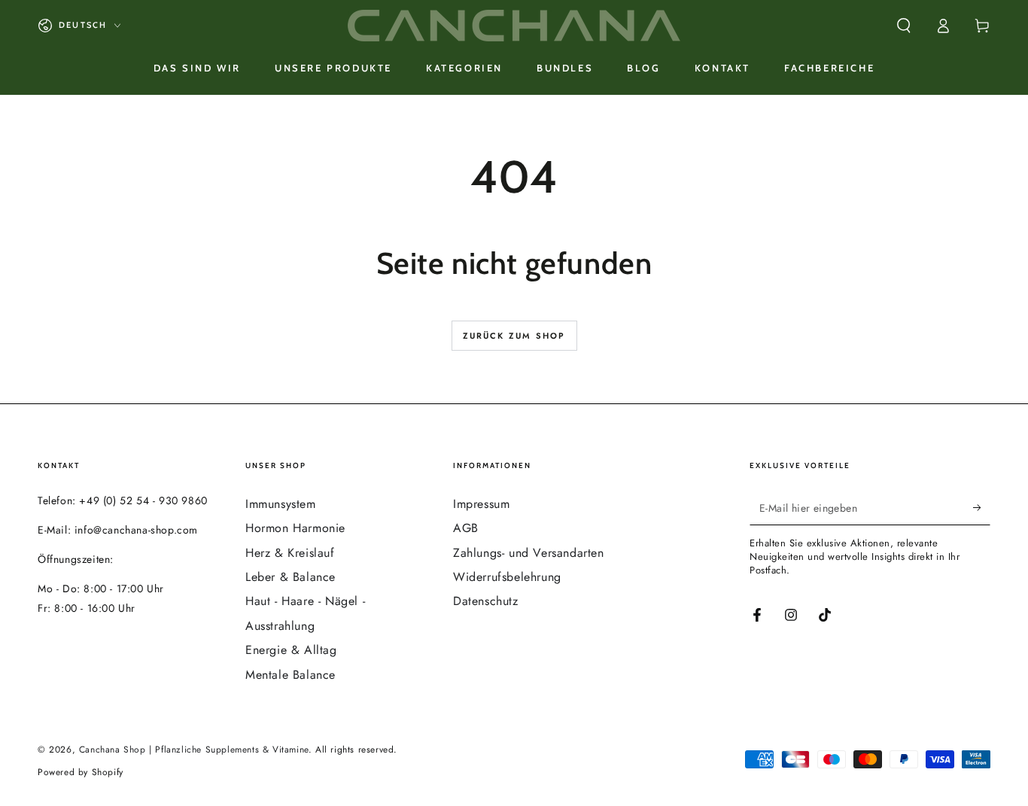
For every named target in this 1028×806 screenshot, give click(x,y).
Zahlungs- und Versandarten (528, 552)
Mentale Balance (290, 674)
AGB (466, 528)
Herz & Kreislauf (290, 552)
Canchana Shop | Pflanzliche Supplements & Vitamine (194, 749)
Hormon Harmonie (295, 528)
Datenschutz (486, 601)
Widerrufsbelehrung (507, 576)
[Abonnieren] (981, 508)
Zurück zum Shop (514, 336)
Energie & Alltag (291, 649)
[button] (903, 25)
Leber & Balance (290, 576)
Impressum (481, 503)
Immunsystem (280, 503)
